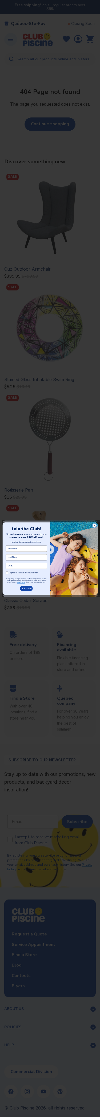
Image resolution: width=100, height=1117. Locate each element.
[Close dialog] (94, 525)
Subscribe (26, 588)
